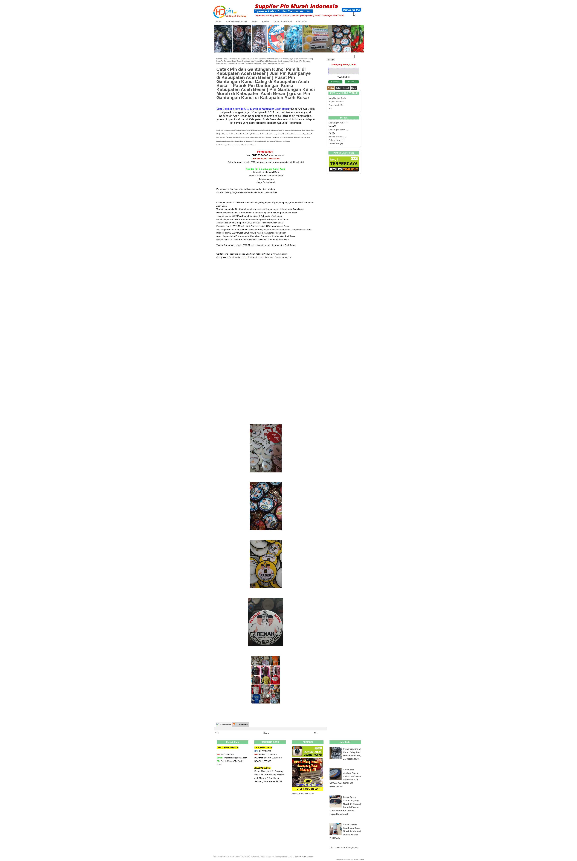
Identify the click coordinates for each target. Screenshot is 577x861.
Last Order (301, 21)
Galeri (338, 88)
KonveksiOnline (306, 793)
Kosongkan (335, 82)
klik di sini (279, 155)
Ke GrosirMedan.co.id (236, 21)
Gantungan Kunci (336, 122)
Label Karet (333, 143)
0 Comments (241, 724)
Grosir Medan (227, 761)
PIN (330, 108)
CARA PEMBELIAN (283, 21)
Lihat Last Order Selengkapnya (344, 847)
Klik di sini (282, 254)
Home (218, 21)
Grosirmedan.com (283, 257)
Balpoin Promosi (336, 136)
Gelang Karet (334, 140)
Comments (225, 724)
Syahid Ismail (359, 859)
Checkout (351, 82)
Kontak (265, 21)
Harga (255, 21)
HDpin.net (268, 257)
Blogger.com (308, 857)
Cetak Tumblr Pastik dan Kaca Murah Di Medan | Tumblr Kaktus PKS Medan (345, 831)
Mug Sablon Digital (337, 98)
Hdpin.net (297, 857)
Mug (330, 126)
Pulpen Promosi (335, 101)
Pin (329, 133)
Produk (331, 88)
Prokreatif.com (255, 257)
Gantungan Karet (336, 129)
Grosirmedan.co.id (237, 257)
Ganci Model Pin (336, 105)
